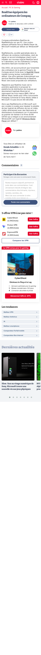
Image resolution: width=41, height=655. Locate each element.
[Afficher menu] (3, 2)
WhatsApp (8, 150)
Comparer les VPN (20, 240)
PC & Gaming (14, 8)
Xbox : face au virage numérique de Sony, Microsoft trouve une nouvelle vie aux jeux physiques (18, 386)
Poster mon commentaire (20, 202)
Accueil (5, 8)
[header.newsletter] (10, 2)
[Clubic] (20, 3)
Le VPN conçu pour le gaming (15, 248)
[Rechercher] (6, 2)
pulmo (13, 21)
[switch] (33, 2)
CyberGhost (20, 278)
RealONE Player (32, 72)
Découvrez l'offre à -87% (20, 296)
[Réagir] (4, 35)
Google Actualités (11, 147)
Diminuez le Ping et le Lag (20, 282)
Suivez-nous (11, 29)
